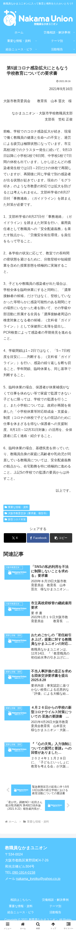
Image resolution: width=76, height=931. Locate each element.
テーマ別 (55, 906)
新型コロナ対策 (17, 519)
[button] (61, 538)
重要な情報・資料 (18, 507)
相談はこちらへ (20, 899)
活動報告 (55, 912)
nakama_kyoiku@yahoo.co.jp (38, 878)
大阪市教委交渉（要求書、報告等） (28, 513)
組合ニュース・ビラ (20, 912)
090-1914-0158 (23, 872)
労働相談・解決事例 (55, 899)
